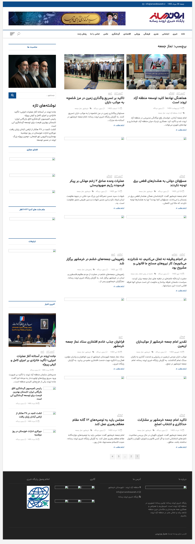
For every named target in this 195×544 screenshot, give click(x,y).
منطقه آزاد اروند (171, 113)
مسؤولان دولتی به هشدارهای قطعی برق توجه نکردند (159, 183)
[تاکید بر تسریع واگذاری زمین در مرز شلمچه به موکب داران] (94, 71)
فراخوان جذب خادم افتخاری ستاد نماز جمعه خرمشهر (95, 344)
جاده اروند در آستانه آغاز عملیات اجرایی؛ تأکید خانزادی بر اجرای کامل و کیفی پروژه (33, 360)
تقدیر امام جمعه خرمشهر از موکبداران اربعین (161, 344)
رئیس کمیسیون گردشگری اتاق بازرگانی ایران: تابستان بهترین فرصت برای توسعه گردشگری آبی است (34, 122)
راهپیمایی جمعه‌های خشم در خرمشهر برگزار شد (95, 261)
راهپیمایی (88, 269)
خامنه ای (150, 274)
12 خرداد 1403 (114, 430)
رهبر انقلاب (142, 274)
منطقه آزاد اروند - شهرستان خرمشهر (124, 487)
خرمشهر (86, 108)
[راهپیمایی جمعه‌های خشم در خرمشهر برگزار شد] (94, 232)
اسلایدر (182, 254)
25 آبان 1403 (177, 191)
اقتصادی (127, 34)
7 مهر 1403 (115, 269)
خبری (175, 34)
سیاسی (174, 254)
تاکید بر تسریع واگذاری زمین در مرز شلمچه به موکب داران (95, 100)
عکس (105, 34)
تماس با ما (94, 34)
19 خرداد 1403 (176, 430)
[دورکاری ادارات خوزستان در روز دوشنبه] (49, 434)
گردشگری (116, 34)
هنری (156, 34)
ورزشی (137, 34)
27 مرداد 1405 (33, 421)
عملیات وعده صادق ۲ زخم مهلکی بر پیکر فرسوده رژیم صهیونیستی (97, 183)
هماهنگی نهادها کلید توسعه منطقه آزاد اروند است (159, 100)
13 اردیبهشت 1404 (175, 108)
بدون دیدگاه (157, 108)
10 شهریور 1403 (176, 352)
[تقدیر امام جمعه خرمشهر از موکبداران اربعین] (156, 315)
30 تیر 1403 (115, 352)
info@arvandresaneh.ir (155, 4)
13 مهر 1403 (115, 191)
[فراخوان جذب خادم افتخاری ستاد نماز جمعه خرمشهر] (94, 315)
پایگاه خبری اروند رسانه (128, 496)
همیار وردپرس (161, 533)
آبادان (180, 113)
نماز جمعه (161, 113)
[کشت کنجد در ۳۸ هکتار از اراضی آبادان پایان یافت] (49, 416)
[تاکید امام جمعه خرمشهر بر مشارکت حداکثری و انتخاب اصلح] (156, 393)
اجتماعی (165, 34)
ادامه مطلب (178, 130)
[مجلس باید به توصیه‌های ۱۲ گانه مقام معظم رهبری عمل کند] (94, 393)
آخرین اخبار (180, 93)
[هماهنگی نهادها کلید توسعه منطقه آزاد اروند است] (156, 71)
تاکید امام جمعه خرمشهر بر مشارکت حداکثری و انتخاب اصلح (162, 422)
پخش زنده (82, 34)
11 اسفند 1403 (114, 108)
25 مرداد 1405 (33, 439)
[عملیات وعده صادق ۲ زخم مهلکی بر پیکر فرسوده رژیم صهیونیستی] (94, 154)
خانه (183, 34)
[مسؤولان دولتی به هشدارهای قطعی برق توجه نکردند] (156, 154)
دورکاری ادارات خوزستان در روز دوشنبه (38, 133)
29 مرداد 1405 (47, 370)
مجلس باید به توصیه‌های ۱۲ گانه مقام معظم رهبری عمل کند (98, 422)
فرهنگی (147, 34)
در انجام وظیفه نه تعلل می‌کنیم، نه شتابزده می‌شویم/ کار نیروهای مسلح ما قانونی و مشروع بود (157, 263)
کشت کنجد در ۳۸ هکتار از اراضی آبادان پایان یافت (32, 129)
